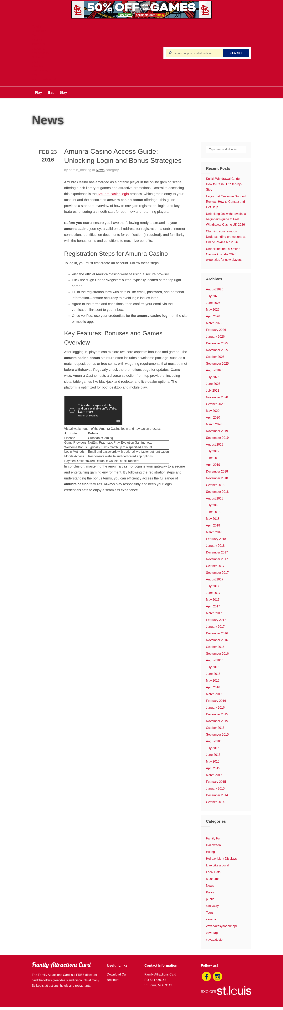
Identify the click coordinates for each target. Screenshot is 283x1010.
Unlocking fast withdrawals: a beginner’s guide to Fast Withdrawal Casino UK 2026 (226, 219)
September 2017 (217, 572)
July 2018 (212, 505)
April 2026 (213, 316)
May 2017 (212, 599)
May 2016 (212, 680)
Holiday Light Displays (221, 858)
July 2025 (212, 377)
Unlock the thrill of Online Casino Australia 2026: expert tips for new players (224, 254)
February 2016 (216, 700)
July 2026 (212, 296)
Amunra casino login (113, 194)
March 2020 (214, 424)
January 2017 (215, 626)
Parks (210, 892)
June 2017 (213, 593)
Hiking (210, 852)
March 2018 (214, 532)
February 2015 (216, 781)
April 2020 (213, 417)
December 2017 (217, 552)
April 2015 (213, 768)
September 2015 (217, 734)
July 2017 (212, 586)
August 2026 (214, 289)
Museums (212, 878)
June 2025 (213, 383)
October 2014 (215, 802)
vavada (211, 919)
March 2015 (214, 775)
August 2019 (214, 444)
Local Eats (213, 872)
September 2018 (217, 491)
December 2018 (217, 471)
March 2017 (214, 613)
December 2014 (217, 795)
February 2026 (216, 329)
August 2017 (214, 579)
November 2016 (217, 640)
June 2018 (213, 512)
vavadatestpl (214, 939)
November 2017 (217, 559)
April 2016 (213, 687)
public (210, 899)
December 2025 (217, 343)
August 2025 (214, 370)
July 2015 (212, 748)
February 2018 (216, 539)
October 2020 (215, 404)
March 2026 (214, 323)
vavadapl (212, 932)
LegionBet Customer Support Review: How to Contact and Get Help (226, 202)
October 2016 (215, 646)
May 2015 (212, 761)
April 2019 (213, 464)
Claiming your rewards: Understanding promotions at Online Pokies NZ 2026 (225, 237)
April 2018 (213, 525)
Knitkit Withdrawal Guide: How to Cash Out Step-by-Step (224, 184)
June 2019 (213, 458)
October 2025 (215, 356)
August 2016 (214, 660)
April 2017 (213, 606)
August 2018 (214, 498)
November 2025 (217, 350)
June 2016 (213, 673)
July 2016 (212, 667)
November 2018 (217, 478)
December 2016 (217, 633)
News (100, 170)
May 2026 (212, 309)
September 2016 (217, 653)
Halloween (213, 845)
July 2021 (212, 390)
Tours (210, 912)
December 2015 (217, 714)
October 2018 (215, 485)
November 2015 (217, 721)
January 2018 (215, 545)
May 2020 (212, 410)
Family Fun (213, 838)
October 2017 (215, 566)
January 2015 (215, 788)
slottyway (212, 905)
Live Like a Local (217, 865)
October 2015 (215, 727)
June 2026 (213, 302)
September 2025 (217, 363)
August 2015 (214, 741)
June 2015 (213, 754)
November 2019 (217, 431)
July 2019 (212, 451)
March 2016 (214, 694)
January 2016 (215, 707)
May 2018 (212, 518)
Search (236, 53)
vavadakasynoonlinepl (221, 926)
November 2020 (217, 397)
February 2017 (216, 619)
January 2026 (215, 336)
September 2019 (217, 437)
